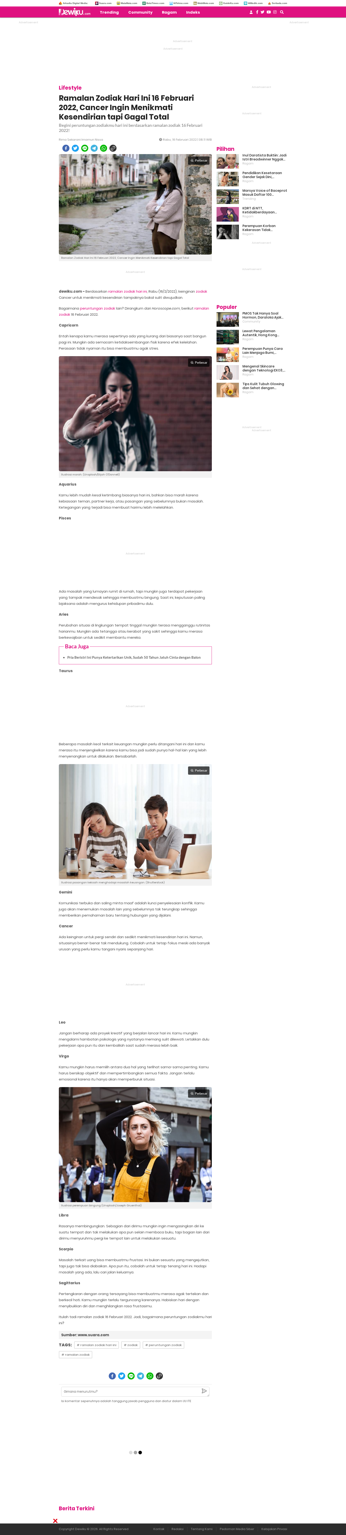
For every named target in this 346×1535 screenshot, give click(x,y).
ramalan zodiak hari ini (127, 291)
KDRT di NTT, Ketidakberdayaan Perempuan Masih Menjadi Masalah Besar (264, 210)
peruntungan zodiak (97, 308)
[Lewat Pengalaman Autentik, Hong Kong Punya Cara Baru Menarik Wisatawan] (228, 337)
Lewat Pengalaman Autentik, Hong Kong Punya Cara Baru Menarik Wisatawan (263, 333)
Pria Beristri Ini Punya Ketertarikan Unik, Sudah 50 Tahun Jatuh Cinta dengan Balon (134, 657)
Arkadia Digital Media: (75, 3)
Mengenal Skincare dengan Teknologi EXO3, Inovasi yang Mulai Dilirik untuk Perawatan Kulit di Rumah (263, 368)
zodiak (201, 291)
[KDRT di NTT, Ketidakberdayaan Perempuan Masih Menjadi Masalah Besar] (228, 214)
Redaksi (178, 1529)
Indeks (193, 12)
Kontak (158, 1529)
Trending (109, 12)
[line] (84, 148)
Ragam (169, 12)
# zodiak (131, 1345)
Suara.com (105, 3)
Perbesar (201, 160)
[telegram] (94, 148)
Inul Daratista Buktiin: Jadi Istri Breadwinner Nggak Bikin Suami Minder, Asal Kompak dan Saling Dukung (264, 157)
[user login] (251, 13)
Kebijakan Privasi (274, 1529)
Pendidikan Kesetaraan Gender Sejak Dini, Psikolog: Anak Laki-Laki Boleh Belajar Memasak (262, 175)
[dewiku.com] (76, 12)
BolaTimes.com (155, 3)
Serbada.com (279, 3)
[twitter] (75, 148)
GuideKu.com (231, 3)
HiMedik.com (255, 3)
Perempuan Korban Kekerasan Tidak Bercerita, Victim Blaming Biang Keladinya (263, 228)
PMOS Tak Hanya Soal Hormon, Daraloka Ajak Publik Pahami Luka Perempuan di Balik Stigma (261, 315)
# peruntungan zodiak (163, 1345)
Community (140, 12)
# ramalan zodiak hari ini (96, 1345)
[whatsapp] (103, 148)
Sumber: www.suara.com (85, 1334)
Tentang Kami (202, 1529)
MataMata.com (129, 3)
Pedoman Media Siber (237, 1529)
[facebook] (66, 148)
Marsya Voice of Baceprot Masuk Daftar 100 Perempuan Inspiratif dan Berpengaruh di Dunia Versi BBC (264, 193)
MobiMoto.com (205, 3)
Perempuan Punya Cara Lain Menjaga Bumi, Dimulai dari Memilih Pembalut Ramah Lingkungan (262, 351)
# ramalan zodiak (75, 1354)
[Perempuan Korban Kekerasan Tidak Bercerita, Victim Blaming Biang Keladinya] (228, 232)
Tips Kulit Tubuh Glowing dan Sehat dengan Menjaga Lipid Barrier (263, 386)
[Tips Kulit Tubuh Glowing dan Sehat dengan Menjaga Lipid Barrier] (228, 390)
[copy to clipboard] (113, 148)
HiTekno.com (180, 3)
